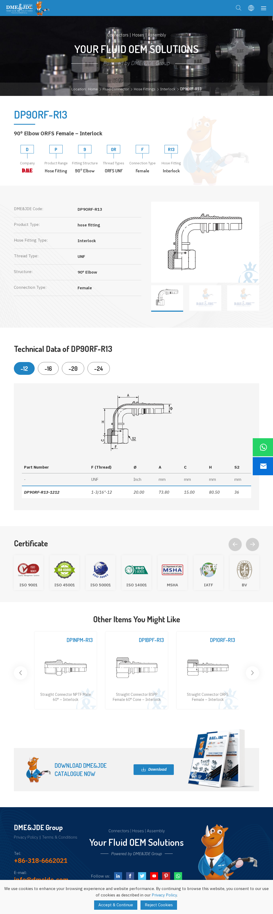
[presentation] (235, 544)
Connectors (119, 830)
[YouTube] (154, 876)
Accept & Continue (115, 904)
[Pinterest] (166, 876)
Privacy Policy (26, 837)
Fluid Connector (116, 89)
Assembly (156, 830)
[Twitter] (142, 876)
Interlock (167, 89)
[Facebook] (130, 876)
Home (93, 89)
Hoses (138, 830)
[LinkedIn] (118, 876)
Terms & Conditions (59, 837)
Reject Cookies (159, 904)
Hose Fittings (144, 89)
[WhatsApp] (178, 876)
